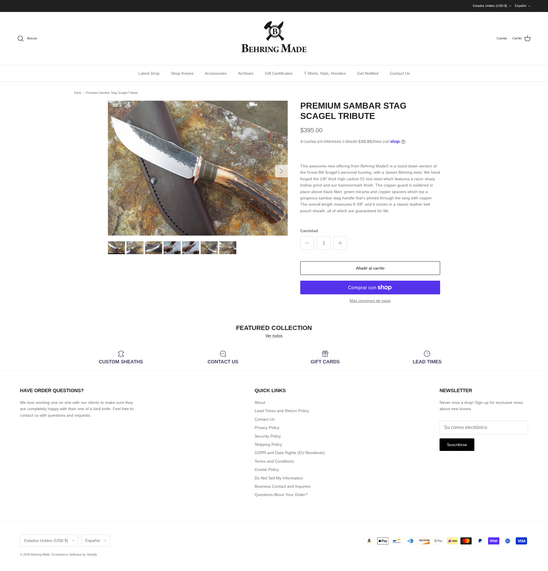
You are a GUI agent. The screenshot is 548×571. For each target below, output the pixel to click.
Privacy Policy (267, 427)
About (260, 402)
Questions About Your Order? (281, 494)
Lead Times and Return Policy (282, 410)
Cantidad (309, 230)
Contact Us (400, 73)
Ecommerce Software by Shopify (74, 554)
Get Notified (367, 73)
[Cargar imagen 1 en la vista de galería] (198, 168)
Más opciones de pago (370, 300)
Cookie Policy (267, 469)
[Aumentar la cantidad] (340, 243)
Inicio (77, 92)
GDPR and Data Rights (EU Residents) (290, 452)
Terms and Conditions (274, 461)
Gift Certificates (279, 73)
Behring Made (40, 554)
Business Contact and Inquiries (283, 486)
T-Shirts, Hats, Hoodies (325, 73)
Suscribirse (457, 444)
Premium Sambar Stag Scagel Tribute (112, 92)
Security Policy (268, 436)
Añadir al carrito (370, 268)
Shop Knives (182, 73)
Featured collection (274, 327)
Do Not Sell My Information (279, 478)
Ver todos (274, 335)
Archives (245, 73)
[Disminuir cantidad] (307, 243)
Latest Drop (149, 73)
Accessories (216, 73)
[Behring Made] (274, 38)
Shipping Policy (268, 444)
